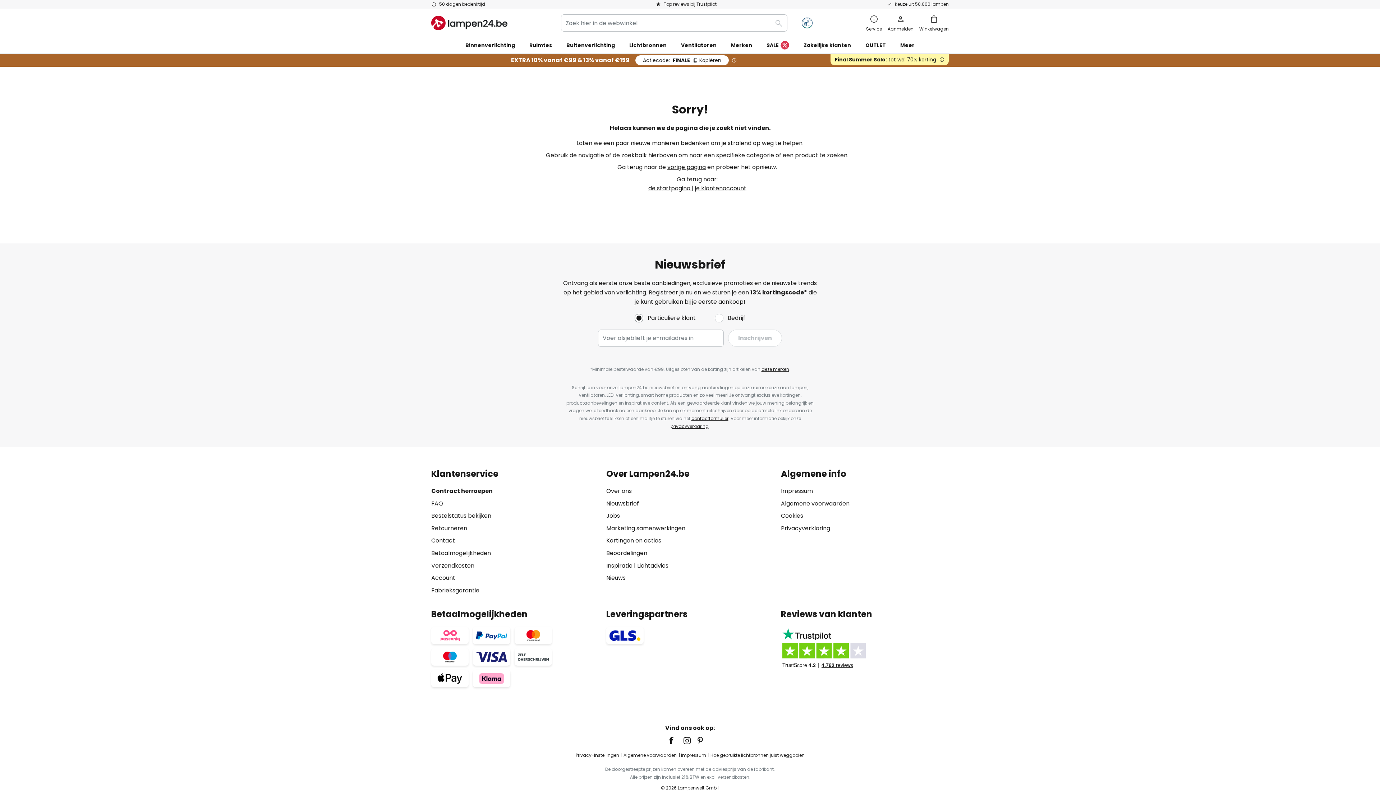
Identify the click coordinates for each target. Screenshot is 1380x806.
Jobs (613, 516)
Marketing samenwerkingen (645, 528)
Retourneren (449, 528)
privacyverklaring (690, 426)
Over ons (619, 491)
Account (443, 578)
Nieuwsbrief (622, 503)
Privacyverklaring (805, 528)
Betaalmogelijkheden (461, 553)
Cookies (792, 516)
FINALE (682, 60)
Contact (443, 540)
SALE (773, 45)
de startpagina (670, 188)
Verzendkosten (452, 566)
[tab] (515, 532)
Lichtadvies (652, 566)
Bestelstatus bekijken (461, 516)
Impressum (797, 491)
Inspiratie (619, 566)
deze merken (775, 369)
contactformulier (709, 418)
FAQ (437, 503)
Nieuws (616, 578)
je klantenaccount (720, 188)
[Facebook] (676, 741)
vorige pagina (686, 167)
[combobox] (674, 23)
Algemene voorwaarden (815, 503)
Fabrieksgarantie (455, 590)
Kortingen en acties (633, 540)
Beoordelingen (626, 553)
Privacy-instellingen (597, 755)
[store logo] (469, 23)
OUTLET (875, 45)
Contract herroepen (462, 491)
